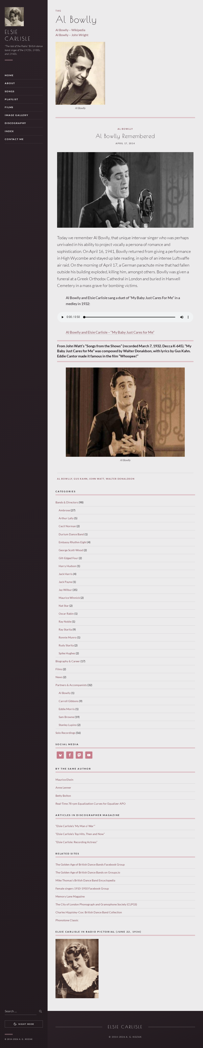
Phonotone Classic (67, 920)
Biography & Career (68, 661)
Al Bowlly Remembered (125, 135)
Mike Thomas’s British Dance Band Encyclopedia (85, 880)
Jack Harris (66, 574)
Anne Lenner (63, 787)
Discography (15, 123)
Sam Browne (66, 717)
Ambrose (64, 510)
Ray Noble (65, 621)
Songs (9, 91)
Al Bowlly (125, 129)
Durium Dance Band (71, 534)
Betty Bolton (63, 795)
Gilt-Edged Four (68, 558)
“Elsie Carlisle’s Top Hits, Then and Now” (80, 834)
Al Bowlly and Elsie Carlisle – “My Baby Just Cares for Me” (110, 332)
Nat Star (64, 605)
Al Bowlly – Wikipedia (70, 30)
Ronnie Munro (68, 637)
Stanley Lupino (68, 724)
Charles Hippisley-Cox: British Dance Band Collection (89, 912)
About (10, 83)
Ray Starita (65, 629)
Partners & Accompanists (71, 685)
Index (9, 131)
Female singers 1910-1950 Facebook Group (82, 888)
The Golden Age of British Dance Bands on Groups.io (88, 872)
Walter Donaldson (120, 478)
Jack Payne (65, 582)
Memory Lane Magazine (70, 896)
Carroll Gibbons (69, 701)
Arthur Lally (66, 518)
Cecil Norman (67, 526)
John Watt (97, 478)
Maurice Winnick (69, 597)
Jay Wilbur (65, 589)
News (59, 677)
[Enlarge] (180, 373)
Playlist (11, 99)
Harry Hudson (67, 566)
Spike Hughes (67, 653)
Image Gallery (16, 115)
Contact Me (14, 139)
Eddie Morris (67, 709)
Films (9, 107)
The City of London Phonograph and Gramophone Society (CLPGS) (96, 904)
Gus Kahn (81, 478)
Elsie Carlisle (125, 1026)
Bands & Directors (67, 502)
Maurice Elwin (64, 779)
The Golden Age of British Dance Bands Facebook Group (90, 864)
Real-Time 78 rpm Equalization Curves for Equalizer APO (90, 803)
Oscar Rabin (66, 613)
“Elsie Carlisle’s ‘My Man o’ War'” (75, 826)
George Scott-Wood (71, 550)
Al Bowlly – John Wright (72, 35)
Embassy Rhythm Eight (73, 542)
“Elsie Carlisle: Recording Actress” (76, 842)
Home (9, 75)
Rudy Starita (66, 645)
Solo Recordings (65, 732)
